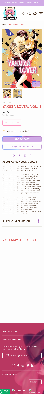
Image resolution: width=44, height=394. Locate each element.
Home (4, 24)
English (33, 382)
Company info (10, 374)
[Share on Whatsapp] (14, 155)
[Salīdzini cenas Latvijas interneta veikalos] (19, 391)
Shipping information (16, 221)
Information (9, 331)
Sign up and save (11, 339)
